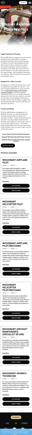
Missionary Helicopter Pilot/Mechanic (11, 287)
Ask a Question (16, 185)
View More (5, 181)
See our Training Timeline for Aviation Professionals (16, 134)
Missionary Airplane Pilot (14, 161)
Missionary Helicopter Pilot (12, 203)
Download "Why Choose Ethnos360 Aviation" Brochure (16, 137)
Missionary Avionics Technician (14, 374)
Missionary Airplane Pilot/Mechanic (14, 244)
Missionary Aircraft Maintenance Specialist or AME (14, 331)
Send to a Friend (16, 190)
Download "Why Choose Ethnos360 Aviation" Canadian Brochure (16, 140)
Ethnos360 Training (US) (13, 90)
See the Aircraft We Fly (8, 145)
